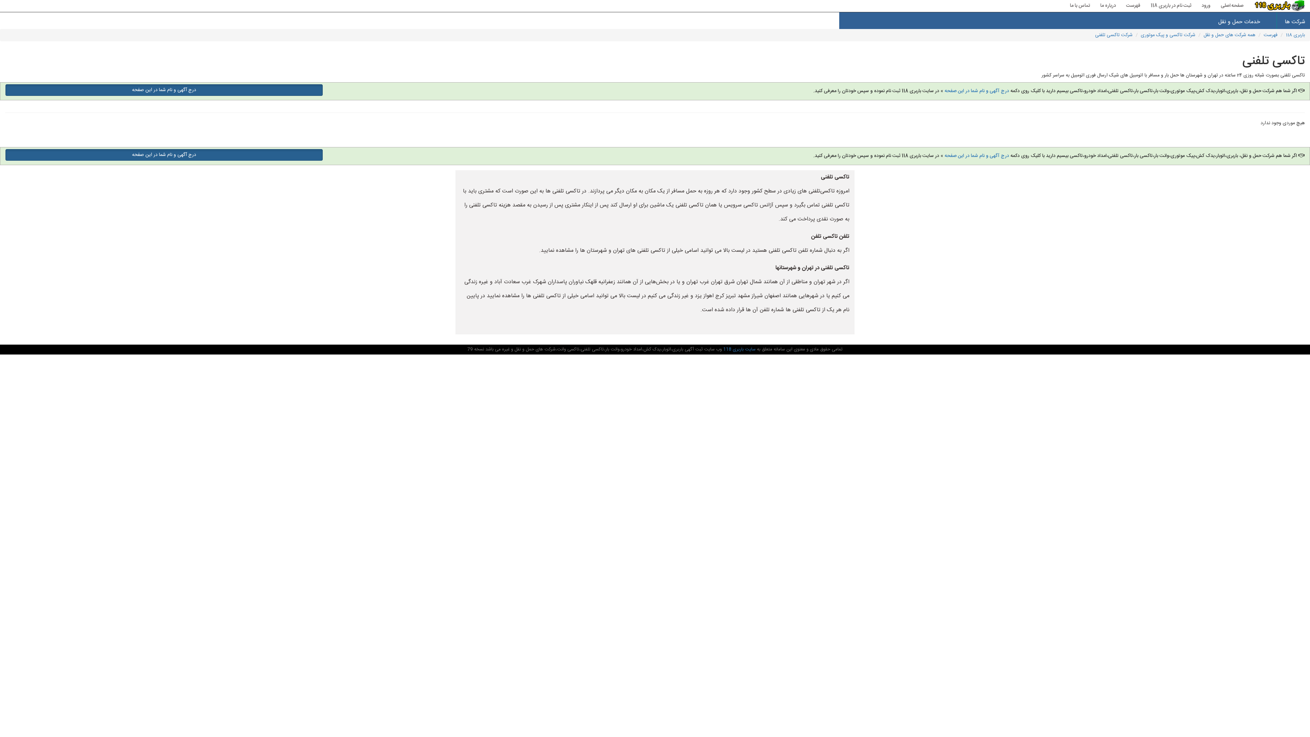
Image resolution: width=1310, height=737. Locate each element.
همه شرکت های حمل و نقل (1229, 35)
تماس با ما (1080, 6)
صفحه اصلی (1232, 6)
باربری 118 (1295, 35)
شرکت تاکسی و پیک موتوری (1168, 35)
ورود (1206, 6)
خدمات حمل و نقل (1239, 22)
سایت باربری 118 (739, 349)
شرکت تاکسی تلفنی (1114, 35)
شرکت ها (1295, 22)
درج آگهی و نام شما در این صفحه (977, 91)
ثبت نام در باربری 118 (1171, 6)
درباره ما (1108, 6)
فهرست (1133, 6)
